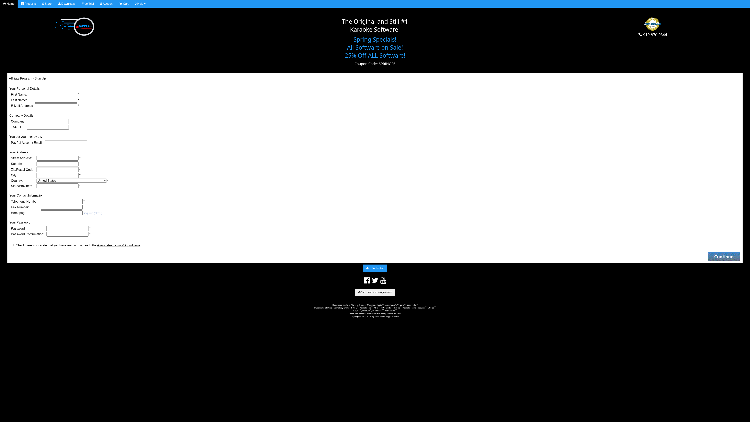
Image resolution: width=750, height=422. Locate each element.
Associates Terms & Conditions (118, 245)
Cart (125, 3)
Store (48, 3)
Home (10, 3)
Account (107, 3)
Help (140, 3)
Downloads (68, 3)
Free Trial (88, 3)
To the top (378, 268)
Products (30, 3)
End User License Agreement (376, 292)
